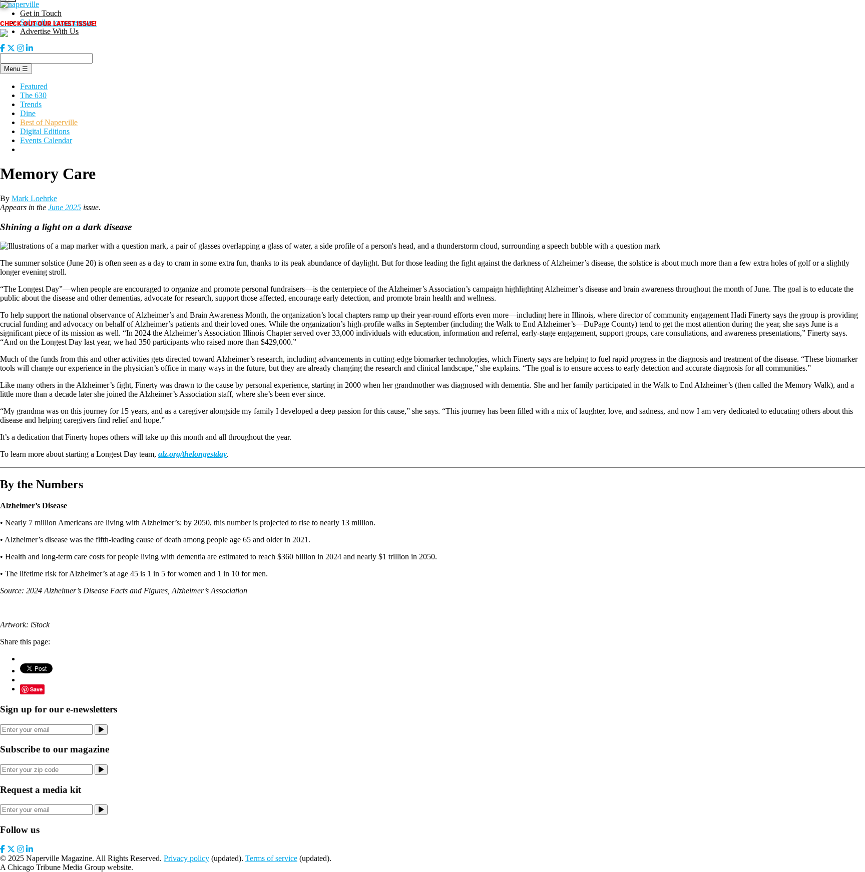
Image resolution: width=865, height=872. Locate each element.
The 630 (33, 95)
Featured (34, 86)
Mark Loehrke (34, 198)
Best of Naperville (49, 122)
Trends (31, 104)
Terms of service (271, 858)
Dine (28, 113)
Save (36, 689)
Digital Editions (45, 131)
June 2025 (64, 207)
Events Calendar (46, 140)
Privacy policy (186, 858)
